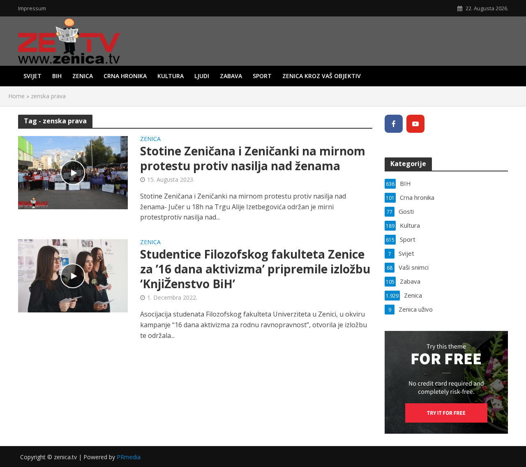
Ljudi (201, 76)
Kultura (170, 76)
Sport (262, 76)
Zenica (82, 76)
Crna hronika (125, 76)
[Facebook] (394, 124)
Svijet (32, 76)
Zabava (231, 76)
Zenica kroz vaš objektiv (321, 76)
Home (16, 96)
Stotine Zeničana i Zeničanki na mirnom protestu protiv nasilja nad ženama (252, 158)
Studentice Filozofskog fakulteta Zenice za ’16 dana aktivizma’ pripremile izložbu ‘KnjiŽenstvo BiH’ (255, 269)
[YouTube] (415, 124)
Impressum (32, 8)
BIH (57, 76)
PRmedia (129, 457)
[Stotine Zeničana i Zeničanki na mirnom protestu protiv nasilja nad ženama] (73, 172)
